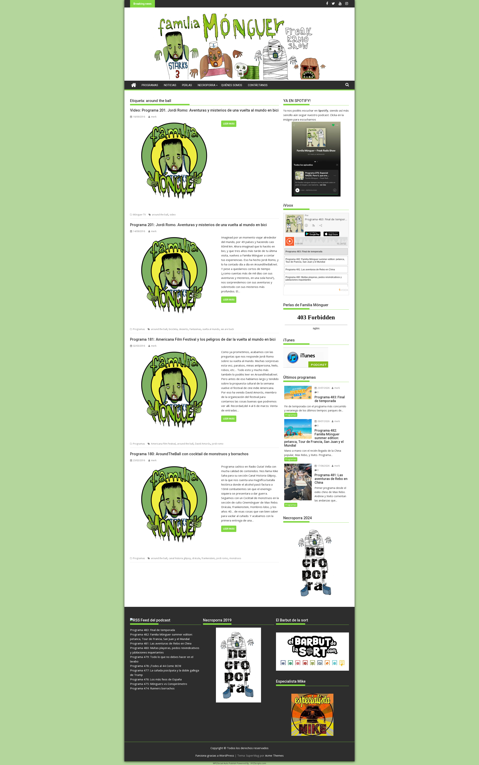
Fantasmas (195, 329)
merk (153, 116)
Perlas (187, 85)
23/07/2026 (323, 388)
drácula (196, 558)
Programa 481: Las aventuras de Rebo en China (160, 643)
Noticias (170, 85)
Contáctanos (258, 85)
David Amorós (202, 443)
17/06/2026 (323, 465)
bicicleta (173, 329)
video (173, 214)
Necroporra (206, 85)
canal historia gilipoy (180, 558)
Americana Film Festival (163, 443)
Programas (150, 85)
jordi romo (217, 443)
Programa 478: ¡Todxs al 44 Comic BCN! (155, 666)
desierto (183, 329)
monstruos (235, 558)
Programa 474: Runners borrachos (152, 688)
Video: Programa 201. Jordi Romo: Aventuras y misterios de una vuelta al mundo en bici (204, 110)
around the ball (160, 214)
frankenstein (208, 558)
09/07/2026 (323, 421)
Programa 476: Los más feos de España (156, 679)
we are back (227, 329)
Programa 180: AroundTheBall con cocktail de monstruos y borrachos (189, 454)
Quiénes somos (231, 85)
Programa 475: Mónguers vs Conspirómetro (158, 684)
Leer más (228, 123)
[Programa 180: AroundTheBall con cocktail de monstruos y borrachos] (174, 466)
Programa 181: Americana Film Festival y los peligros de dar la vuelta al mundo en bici (203, 339)
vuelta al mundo (210, 329)
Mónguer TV (139, 214)
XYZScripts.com (258, 763)
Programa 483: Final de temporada (152, 630)
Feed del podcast (155, 620)
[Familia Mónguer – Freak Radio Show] (239, 78)
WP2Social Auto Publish (224, 763)
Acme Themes (274, 755)
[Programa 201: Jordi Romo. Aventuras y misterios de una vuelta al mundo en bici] (174, 237)
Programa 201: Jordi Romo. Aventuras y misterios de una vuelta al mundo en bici (198, 225)
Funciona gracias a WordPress (214, 755)
